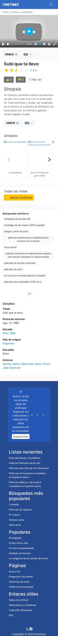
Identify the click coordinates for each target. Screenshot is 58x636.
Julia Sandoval (11, 367)
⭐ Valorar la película (19, 197)
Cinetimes (11, 4)
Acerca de (14, 571)
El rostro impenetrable (21, 548)
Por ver (36, 79)
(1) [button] (16, 54)
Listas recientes (26, 452)
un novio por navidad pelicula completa (24, 275)
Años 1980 (9, 333)
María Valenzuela (23, 363)
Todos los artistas (18, 600)
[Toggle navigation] (50, 4)
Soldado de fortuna (20, 553)
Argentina (8, 343)
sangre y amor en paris (16, 231)
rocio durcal (10, 247)
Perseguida (15, 538)
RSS (11, 615)
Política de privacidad (21, 587)
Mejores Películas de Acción (24, 463)
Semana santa (16, 520)
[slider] (16, 44)
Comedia (14, 504)
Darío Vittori (42, 363)
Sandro (7, 363)
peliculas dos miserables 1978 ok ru (23, 281)
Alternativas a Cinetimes (22, 605)
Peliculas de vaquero (20, 509)
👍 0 (9, 79)
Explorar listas (20, 436)
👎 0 (21, 79)
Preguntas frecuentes (21, 576)
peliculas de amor (13, 269)
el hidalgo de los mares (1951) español (24, 225)
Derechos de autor (19, 582)
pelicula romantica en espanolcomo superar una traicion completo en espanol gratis (28, 255)
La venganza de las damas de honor (28, 558)
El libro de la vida (18, 543)
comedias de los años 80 (17, 218)
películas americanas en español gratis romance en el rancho (28, 239)
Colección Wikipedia (20, 610)
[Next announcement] (37, 414)
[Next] (49, 159)
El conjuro (14, 515)
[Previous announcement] (32, 414)
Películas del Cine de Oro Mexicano (29, 468)
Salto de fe (15, 525)
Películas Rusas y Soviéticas (24, 458)
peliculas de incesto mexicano (20, 263)
